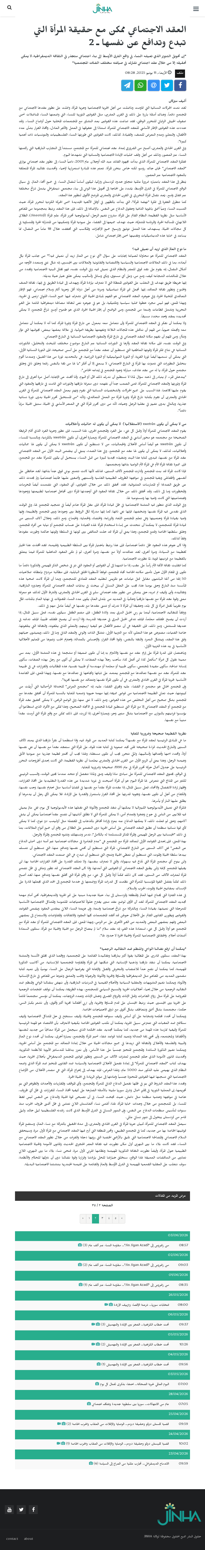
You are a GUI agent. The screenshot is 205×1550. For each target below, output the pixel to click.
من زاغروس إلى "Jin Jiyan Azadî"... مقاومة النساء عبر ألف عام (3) (126, 1246)
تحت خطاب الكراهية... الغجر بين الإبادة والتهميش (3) (135, 1325)
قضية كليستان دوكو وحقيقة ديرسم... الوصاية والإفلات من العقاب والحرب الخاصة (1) (117, 1444)
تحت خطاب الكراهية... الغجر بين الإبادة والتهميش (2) (135, 1345)
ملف (180, 74)
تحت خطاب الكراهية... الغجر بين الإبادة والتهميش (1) (135, 1365)
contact (12, 1540)
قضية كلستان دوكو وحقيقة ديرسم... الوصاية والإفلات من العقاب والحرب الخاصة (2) (117, 1425)
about (28, 1540)
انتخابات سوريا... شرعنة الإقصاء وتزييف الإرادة (141, 1305)
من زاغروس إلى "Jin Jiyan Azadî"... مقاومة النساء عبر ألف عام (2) (126, 1266)
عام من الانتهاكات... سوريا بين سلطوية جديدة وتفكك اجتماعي (130, 1405)
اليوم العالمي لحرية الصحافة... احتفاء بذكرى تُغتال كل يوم (134, 1385)
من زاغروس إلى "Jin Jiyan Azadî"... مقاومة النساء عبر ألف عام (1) (126, 1286)
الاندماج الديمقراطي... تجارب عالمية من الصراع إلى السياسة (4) (131, 1464)
